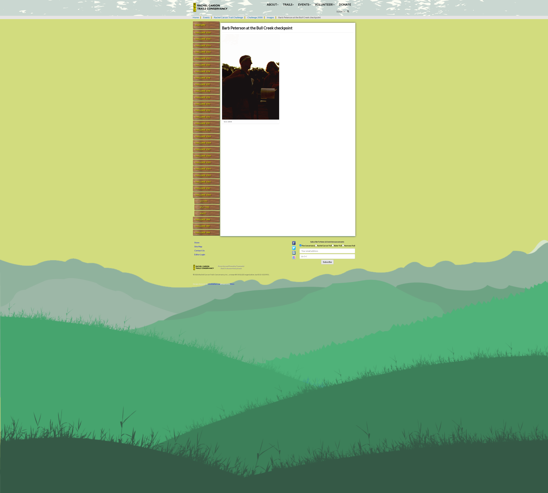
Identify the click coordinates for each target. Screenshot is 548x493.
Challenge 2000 (255, 17)
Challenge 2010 (202, 130)
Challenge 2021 (202, 65)
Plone (232, 284)
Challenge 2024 (203, 45)
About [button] (272, 4)
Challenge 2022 (203, 58)
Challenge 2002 (203, 182)
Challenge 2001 (202, 188)
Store (196, 242)
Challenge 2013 (202, 110)
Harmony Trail (349, 246)
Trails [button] (287, 4)
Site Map (198, 246)
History (200, 25)
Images (270, 17)
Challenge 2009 (203, 136)
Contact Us (199, 250)
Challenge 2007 (203, 149)
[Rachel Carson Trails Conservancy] (210, 7)
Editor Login (199, 254)
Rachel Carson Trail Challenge (228, 17)
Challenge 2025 (203, 39)
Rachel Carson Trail (324, 246)
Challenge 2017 (202, 84)
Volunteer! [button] (324, 4)
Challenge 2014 (202, 104)
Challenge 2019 (202, 71)
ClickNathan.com (214, 284)
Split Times (204, 207)
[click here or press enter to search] (348, 11)
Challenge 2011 (202, 123)
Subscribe (327, 262)
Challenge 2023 (203, 52)
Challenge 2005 (203, 162)
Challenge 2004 (203, 169)
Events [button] (303, 4)
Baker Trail (338, 246)
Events (206, 17)
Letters (203, 201)
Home (196, 17)
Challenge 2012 (202, 117)
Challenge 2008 (203, 143)
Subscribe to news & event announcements (327, 242)
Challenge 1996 (202, 232)
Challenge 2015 (202, 97)
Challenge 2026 (203, 32)
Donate (345, 4)
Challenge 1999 (202, 219)
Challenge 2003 (203, 175)
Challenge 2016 (202, 91)
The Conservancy (308, 246)
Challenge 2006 (203, 156)
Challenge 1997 (202, 226)
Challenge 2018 (202, 78)
